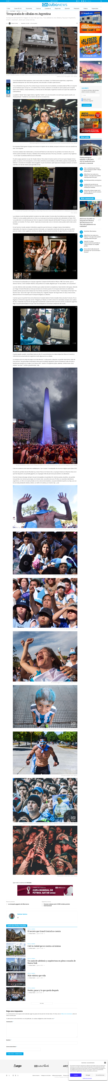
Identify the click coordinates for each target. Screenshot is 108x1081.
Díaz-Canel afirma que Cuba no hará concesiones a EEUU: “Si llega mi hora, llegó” (92, 169)
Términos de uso (67, 1075)
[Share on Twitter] (8, 85)
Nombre (9, 1040)
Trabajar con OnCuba (46, 1075)
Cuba (8, 8)
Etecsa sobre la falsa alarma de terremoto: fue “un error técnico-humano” (92, 250)
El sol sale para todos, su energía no (92, 180)
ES (6, 1)
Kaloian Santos (14, 23)
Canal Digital (12, 11)
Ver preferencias (100, 1075)
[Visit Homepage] (49, 5)
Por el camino (24, 11)
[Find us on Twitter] (78, 1)
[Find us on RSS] (85, 1)
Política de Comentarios (66, 1014)
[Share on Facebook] (8, 81)
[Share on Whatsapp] (8, 88)
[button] (105, 1062)
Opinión (67, 8)
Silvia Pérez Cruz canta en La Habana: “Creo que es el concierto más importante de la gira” (92, 175)
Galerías (18, 11)
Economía (29, 8)
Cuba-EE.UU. (18, 8)
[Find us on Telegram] (83, 1)
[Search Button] (101, 1)
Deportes (58, 8)
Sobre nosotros (35, 1075)
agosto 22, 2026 (39, 933)
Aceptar (76, 1075)
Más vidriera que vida (37, 976)
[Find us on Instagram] (81, 1)
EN (8, 1)
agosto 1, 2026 (39, 978)
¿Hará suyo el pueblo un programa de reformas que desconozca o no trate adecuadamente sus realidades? (88, 222)
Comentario (10, 1021)
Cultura (38, 8)
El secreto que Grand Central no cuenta (44, 931)
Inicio (7, 11)
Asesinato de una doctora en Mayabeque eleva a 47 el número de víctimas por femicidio (92, 186)
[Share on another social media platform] (8, 95)
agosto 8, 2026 (39, 965)
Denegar (88, 1075)
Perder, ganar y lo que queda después (43, 990)
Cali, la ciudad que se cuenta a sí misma (44, 946)
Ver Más (42, 1003)
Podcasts (76, 8)
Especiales (95, 8)
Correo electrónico (11, 1046)
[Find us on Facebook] (76, 1)
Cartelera (48, 8)
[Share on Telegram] (8, 92)
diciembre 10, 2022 (25, 23)
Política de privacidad (87, 1078)
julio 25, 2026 (39, 992)
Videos (86, 8)
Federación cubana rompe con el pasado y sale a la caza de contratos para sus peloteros (92, 192)
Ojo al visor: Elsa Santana (90, 231)
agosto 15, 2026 (39, 948)
